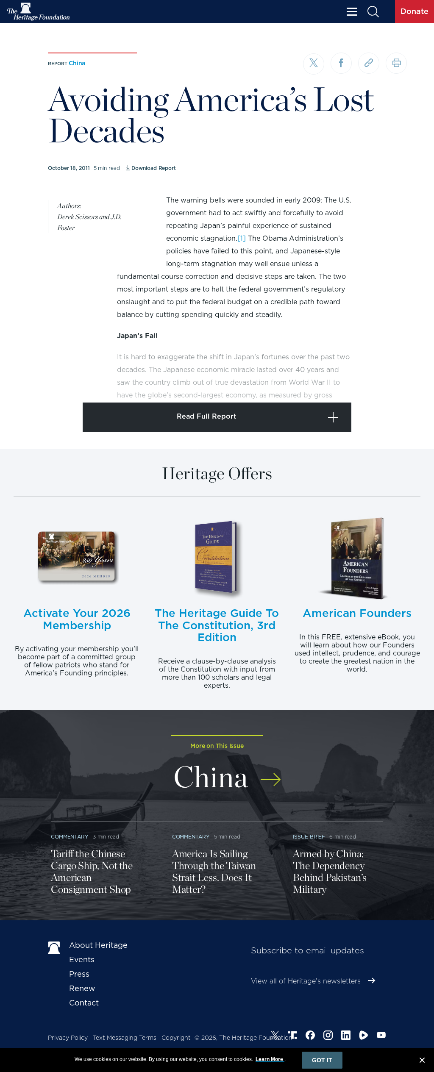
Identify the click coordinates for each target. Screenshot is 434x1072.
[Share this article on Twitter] (313, 64)
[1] (241, 238)
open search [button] (372, 11)
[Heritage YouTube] (381, 1036)
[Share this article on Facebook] (341, 63)
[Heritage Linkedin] (346, 1036)
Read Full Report (206, 416)
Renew (82, 988)
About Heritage (98, 945)
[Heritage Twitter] (275, 1036)
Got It (322, 1060)
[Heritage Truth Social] (292, 1036)
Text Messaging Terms (124, 1037)
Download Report (153, 168)
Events (82, 959)
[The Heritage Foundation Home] (38, 12)
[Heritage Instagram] (328, 1036)
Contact (84, 1002)
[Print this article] (396, 63)
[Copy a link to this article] (368, 63)
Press (79, 973)
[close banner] (422, 1061)
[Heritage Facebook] (310, 1036)
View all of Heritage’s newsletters (306, 981)
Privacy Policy (68, 1037)
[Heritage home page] (54, 947)
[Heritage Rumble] (363, 1036)
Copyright (176, 1037)
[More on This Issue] (271, 774)
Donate (414, 11)
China (77, 63)
